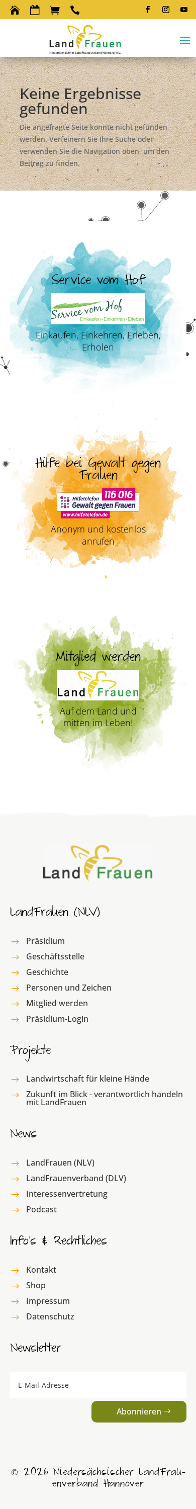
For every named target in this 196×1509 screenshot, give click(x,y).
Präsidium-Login (57, 1018)
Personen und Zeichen (69, 987)
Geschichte (47, 972)
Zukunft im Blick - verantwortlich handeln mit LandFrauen (104, 1098)
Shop (36, 1285)
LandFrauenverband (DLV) (76, 1178)
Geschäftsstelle (55, 956)
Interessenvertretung (67, 1193)
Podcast (41, 1209)
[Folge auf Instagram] (166, 10)
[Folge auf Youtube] (184, 10)
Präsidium (45, 940)
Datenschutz (50, 1316)
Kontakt (41, 1269)
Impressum (48, 1300)
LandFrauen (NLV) (60, 1162)
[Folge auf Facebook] (148, 10)
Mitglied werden (57, 1003)
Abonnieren (139, 1411)
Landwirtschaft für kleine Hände (87, 1078)
